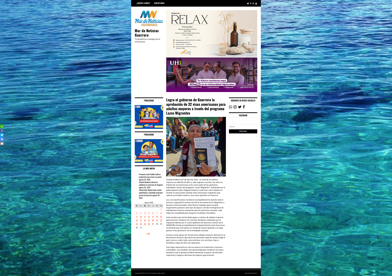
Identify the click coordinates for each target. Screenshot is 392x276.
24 (141, 224)
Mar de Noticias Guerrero (147, 33)
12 (149, 216)
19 (149, 220)
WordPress (254, 273)
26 (149, 224)
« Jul (148, 233)
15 (161, 216)
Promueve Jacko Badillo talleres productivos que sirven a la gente (150, 175)
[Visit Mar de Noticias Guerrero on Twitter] (239, 107)
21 (157, 220)
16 (137, 220)
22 (161, 220)
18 (145, 220)
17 (141, 220)
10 (141, 216)
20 (153, 220)
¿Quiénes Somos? (143, 3)
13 (153, 216)
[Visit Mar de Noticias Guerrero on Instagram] (235, 107)
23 (137, 224)
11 (145, 216)
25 (145, 224)
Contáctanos (159, 3)
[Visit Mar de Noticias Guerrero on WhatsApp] (230, 107)
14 (157, 216)
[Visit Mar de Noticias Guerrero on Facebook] (244, 107)
